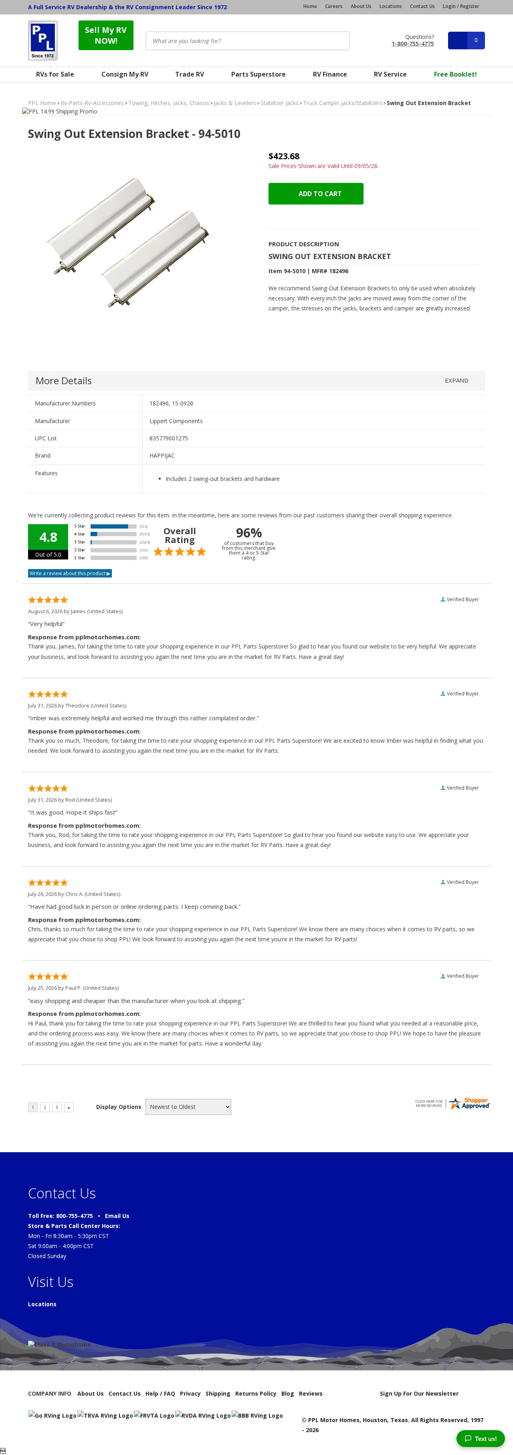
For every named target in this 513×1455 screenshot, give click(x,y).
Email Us (117, 1216)
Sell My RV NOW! (106, 35)
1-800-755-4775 (413, 43)
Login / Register (461, 6)
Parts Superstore (258, 74)
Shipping (218, 1393)
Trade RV (189, 74)
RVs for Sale (55, 74)
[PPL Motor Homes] (43, 40)
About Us (361, 6)
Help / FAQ (160, 1393)
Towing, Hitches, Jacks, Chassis (168, 103)
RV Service (390, 74)
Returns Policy (256, 1393)
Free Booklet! (455, 74)
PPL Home (42, 103)
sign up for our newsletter (419, 1393)
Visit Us (50, 1282)
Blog (287, 1393)
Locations (391, 6)
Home (310, 6)
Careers (334, 6)
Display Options (118, 1107)
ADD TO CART (319, 193)
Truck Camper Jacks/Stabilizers (342, 103)
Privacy (190, 1393)
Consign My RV (124, 74)
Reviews (311, 1393)
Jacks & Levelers (235, 103)
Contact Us (422, 6)
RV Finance (330, 74)
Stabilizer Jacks (280, 103)
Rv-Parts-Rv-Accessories (92, 103)
